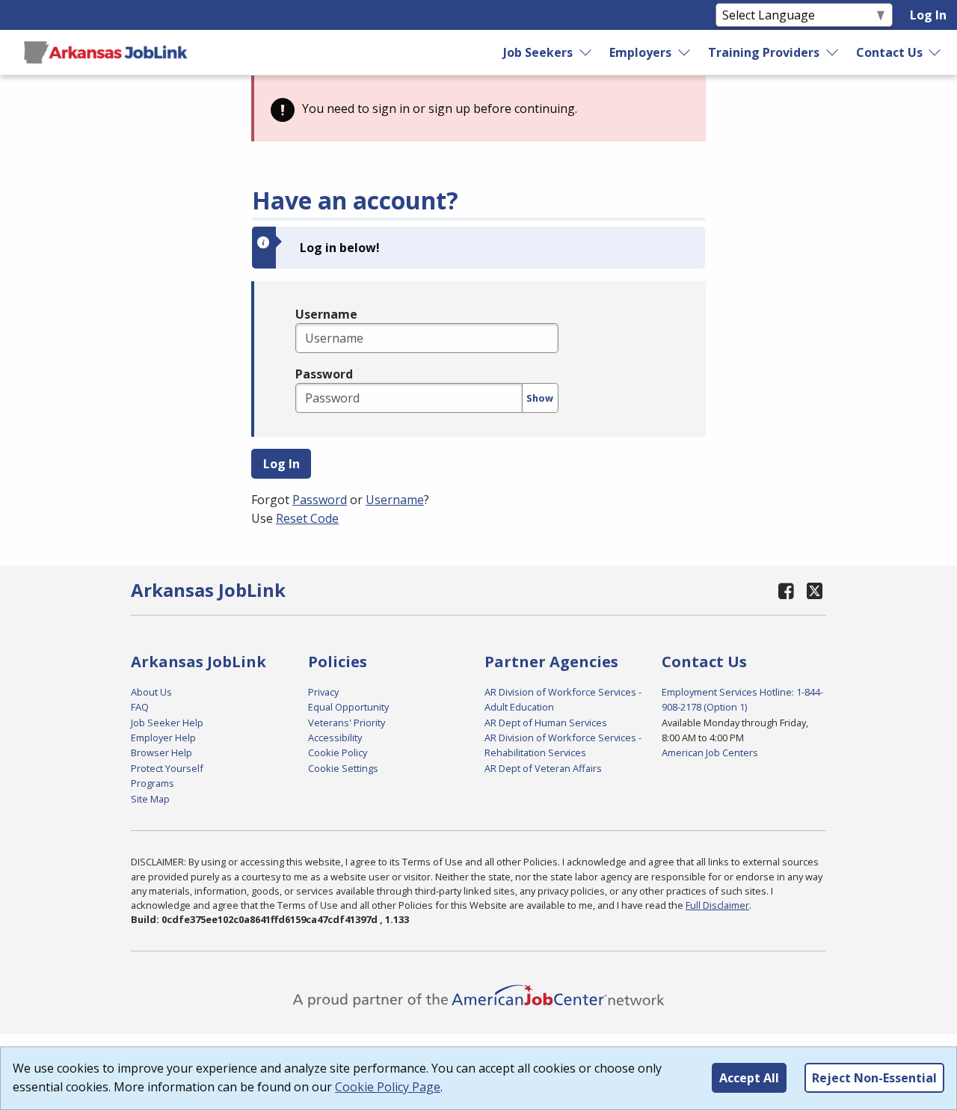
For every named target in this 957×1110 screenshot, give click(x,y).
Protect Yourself (167, 768)
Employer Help (163, 737)
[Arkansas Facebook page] (786, 590)
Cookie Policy (337, 752)
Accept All (749, 1078)
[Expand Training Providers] (832, 52)
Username (326, 314)
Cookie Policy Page (387, 1087)
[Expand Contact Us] (935, 52)
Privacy (323, 692)
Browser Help (161, 752)
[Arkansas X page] (814, 590)
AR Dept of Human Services (545, 722)
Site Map (150, 799)
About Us (151, 692)
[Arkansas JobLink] (105, 52)
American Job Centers (710, 752)
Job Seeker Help (167, 722)
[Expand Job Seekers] (586, 52)
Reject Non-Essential (874, 1078)
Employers (640, 52)
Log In (928, 15)
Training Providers (763, 52)
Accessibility (335, 737)
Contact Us (889, 52)
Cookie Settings (343, 768)
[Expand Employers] (685, 52)
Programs (152, 783)
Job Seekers (538, 52)
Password (324, 374)
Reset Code (307, 518)
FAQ (140, 707)
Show (539, 398)
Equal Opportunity (348, 707)
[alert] (478, 108)
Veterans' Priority (346, 722)
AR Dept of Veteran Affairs (543, 768)
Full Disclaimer (717, 905)
